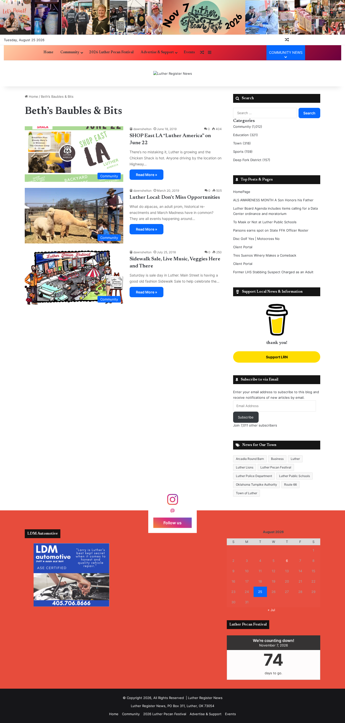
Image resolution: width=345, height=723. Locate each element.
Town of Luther (246, 493)
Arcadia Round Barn (250, 459)
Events (189, 52)
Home (48, 52)
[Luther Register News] (172, 73)
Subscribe (246, 417)
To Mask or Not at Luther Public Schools (265, 222)
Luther (295, 459)
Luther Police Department (254, 476)
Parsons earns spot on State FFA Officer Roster (270, 230)
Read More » (146, 174)
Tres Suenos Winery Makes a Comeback (264, 255)
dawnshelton (142, 129)
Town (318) (242, 143)
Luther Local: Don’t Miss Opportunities (175, 197)
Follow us (172, 522)
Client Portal (242, 247)
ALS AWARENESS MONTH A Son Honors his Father (273, 200)
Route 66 (290, 484)
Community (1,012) (247, 126)
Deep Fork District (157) (251, 160)
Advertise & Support (157, 52)
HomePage (241, 192)
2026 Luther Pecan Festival (111, 52)
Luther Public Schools (294, 476)
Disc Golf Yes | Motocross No (256, 239)
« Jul (271, 610)
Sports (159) (243, 151)
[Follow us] (172, 502)
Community (69, 52)
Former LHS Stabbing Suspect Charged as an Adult (273, 272)
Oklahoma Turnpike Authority (256, 484)
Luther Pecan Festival (275, 467)
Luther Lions (244, 467)
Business (277, 459)
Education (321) (245, 135)
